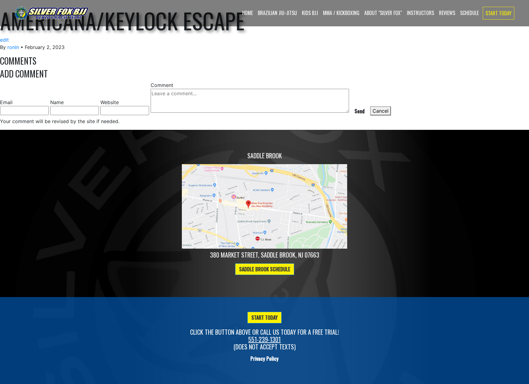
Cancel (380, 111)
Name (57, 102)
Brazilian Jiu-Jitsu (277, 13)
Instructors (420, 13)
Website (109, 102)
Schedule (469, 13)
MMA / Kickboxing (341, 13)
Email (6, 102)
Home (247, 13)
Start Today (499, 13)
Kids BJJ (310, 13)
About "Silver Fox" (383, 13)
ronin (13, 47)
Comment (162, 85)
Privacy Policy (264, 358)
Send (360, 111)
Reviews (447, 13)
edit (4, 40)
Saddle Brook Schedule (264, 269)
